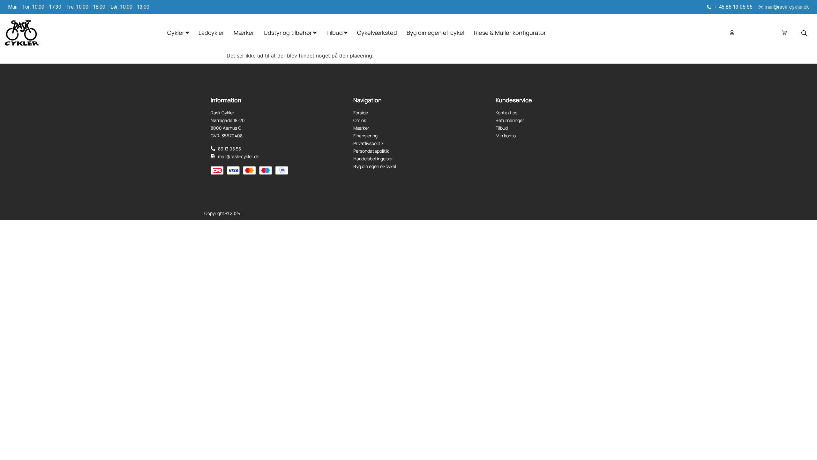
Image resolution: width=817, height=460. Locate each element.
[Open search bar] (804, 33)
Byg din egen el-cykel (435, 32)
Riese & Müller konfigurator (510, 32)
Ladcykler (211, 32)
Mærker (244, 32)
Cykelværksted (377, 32)
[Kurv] (784, 32)
